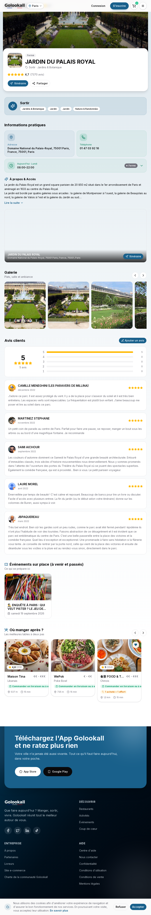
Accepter (138, 906)
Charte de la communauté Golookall (26, 877)
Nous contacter (88, 857)
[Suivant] (143, 633)
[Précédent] (135, 633)
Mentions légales (89, 883)
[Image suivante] (143, 275)
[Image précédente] (135, 275)
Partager (42, 83)
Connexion (98, 5)
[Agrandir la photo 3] (112, 305)
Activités (84, 815)
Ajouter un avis (134, 340)
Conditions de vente (91, 877)
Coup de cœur (88, 828)
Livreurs (9, 863)
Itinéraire (20, 83)
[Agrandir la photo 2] (68, 305)
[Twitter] (17, 830)
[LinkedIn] (27, 830)
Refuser (121, 906)
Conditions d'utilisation (92, 870)
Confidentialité (88, 863)
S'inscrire (119, 5)
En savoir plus (59, 910)
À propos (10, 850)
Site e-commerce (14, 870)
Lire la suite (12, 202)
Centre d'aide (87, 850)
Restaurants (86, 808)
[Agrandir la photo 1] (25, 305)
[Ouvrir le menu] (143, 6)
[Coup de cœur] (135, 644)
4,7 (34, 74)
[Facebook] (8, 830)
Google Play (60, 771)
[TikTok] (37, 830)
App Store (30, 771)
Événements (86, 822)
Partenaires (11, 857)
